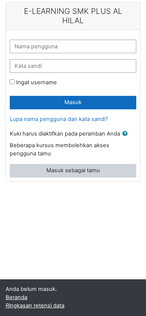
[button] (126, 134)
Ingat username (36, 82)
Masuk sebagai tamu (73, 170)
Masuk (73, 102)
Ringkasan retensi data (35, 305)
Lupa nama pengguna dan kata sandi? (59, 119)
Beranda (16, 297)
